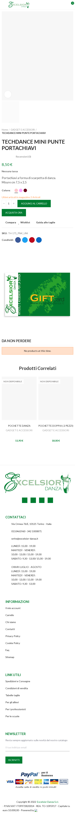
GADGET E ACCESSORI (19, 430)
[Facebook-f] (24, 500)
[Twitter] (50, 500)
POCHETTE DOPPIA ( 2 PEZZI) (55, 425)
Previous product (62, 131)
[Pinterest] (33, 500)
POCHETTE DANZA (19, 425)
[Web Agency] (36, 810)
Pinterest (32, 240)
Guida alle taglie (45, 222)
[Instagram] (41, 500)
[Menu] (3, 4)
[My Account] (65, 4)
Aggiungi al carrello (34, 203)
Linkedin (39, 240)
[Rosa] (16, 190)
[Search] (59, 4)
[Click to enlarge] (7, 94)
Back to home (66, 131)
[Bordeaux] (25, 190)
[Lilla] (20, 190)
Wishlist (25, 222)
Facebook (18, 240)
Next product (70, 131)
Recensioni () (23, 156)
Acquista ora (13, 212)
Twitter (25, 240)
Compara (10, 222)
